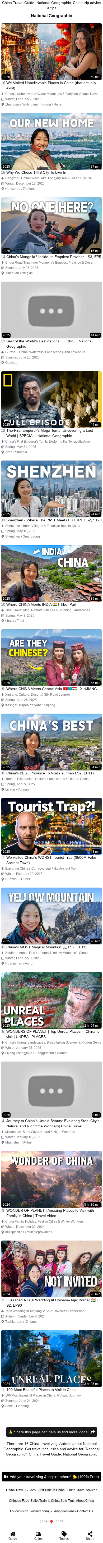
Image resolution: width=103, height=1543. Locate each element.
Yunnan (23, 789)
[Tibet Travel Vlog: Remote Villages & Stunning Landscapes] (51, 573)
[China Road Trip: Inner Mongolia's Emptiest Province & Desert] (51, 225)
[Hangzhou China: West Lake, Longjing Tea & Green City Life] (51, 141)
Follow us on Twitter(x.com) (29, 1511)
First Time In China (51, 1490)
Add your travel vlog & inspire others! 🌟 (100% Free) (54, 1477)
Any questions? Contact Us (73, 1511)
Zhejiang (29, 189)
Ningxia (27, 273)
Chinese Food (19, 1501)
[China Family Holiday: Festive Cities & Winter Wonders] (51, 1179)
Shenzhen (12, 536)
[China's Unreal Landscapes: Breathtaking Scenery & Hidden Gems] (51, 1000)
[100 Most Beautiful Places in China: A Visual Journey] (51, 1358)
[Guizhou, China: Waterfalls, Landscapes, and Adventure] (51, 310)
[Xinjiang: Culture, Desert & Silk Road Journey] (51, 657)
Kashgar (11, 705)
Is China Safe (57, 1501)
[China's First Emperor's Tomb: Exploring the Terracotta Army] (51, 399)
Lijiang (10, 789)
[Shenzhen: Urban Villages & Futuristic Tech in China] (51, 489)
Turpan (23, 705)
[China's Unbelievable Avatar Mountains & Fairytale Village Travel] (51, 51)
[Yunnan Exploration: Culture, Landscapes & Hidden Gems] (51, 742)
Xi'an (8, 452)
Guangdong (31, 536)
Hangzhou (12, 189)
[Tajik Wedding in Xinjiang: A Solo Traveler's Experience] (51, 1269)
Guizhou (11, 363)
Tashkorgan (13, 1322)
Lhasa (9, 621)
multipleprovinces (39, 1232)
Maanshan (13, 1142)
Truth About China (81, 1501)
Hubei (25, 879)
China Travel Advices (82, 1490)
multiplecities (14, 1232)
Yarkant (35, 705)
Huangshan (13, 963)
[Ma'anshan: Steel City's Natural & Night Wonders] (51, 1090)
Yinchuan (12, 273)
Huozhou (11, 879)
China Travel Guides (21, 1490)
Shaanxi (21, 452)
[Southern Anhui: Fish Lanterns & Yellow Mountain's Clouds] (51, 916)
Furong (46, 104)
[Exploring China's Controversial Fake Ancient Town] (51, 826)
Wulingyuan (31, 104)
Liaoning (22, 1406)
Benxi (9, 1406)
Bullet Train (38, 1501)
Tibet (20, 621)
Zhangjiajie (13, 104)
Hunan (58, 104)
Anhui (29, 963)
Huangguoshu (43, 1053)
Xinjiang (49, 705)
